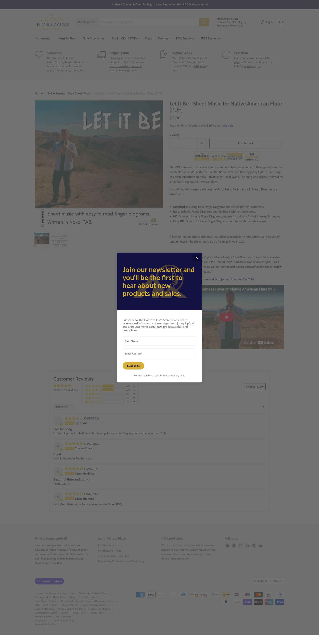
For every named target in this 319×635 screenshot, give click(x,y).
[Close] (196, 257)
